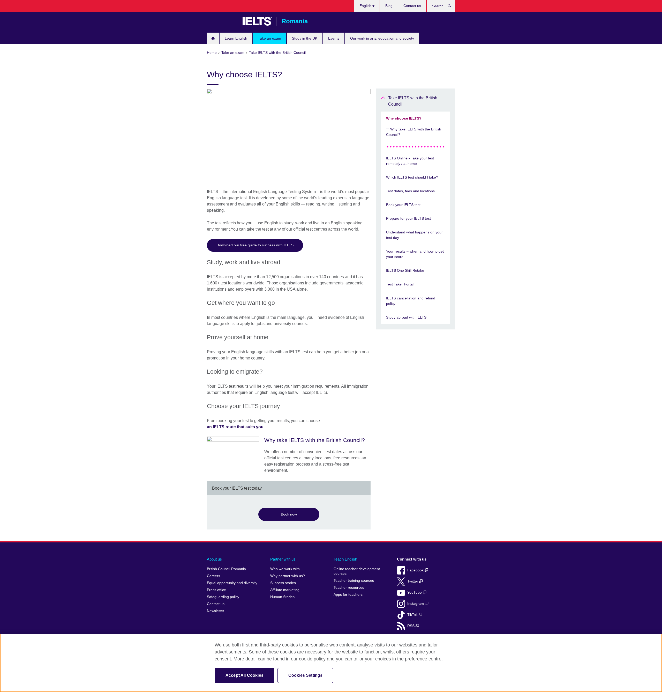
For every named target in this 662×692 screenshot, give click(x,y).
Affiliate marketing (284, 590)
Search (452, 6)
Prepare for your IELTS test (408, 218)
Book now (289, 514)
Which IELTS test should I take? (412, 177)
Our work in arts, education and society (382, 38)
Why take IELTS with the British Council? (413, 132)
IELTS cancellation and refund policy (410, 301)
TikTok (413, 615)
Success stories (283, 583)
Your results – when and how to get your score (415, 254)
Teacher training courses (354, 581)
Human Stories (282, 597)
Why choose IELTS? (404, 118)
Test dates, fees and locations (410, 191)
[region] (331, 663)
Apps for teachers (348, 595)
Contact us (412, 6)
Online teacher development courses (357, 571)
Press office (216, 590)
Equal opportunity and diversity (232, 583)
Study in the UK (304, 38)
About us (214, 559)
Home (213, 38)
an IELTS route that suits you (235, 427)
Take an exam (269, 38)
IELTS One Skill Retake (405, 270)
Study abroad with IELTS (406, 317)
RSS (411, 626)
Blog (389, 6)
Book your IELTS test (403, 205)
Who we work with (285, 569)
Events (333, 38)
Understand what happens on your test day (414, 235)
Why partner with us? (287, 576)
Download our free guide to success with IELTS (255, 245)
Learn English (236, 38)
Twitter (413, 581)
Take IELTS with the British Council (412, 101)
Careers (213, 576)
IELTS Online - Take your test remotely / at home (410, 161)
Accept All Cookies (244, 675)
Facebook (416, 570)
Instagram (416, 604)
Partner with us (283, 559)
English (365, 6)
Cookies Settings (305, 675)
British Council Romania (222, 21)
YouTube (415, 592)
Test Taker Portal (399, 284)
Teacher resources (349, 588)
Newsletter (215, 611)
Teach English (345, 559)
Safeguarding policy (223, 597)
